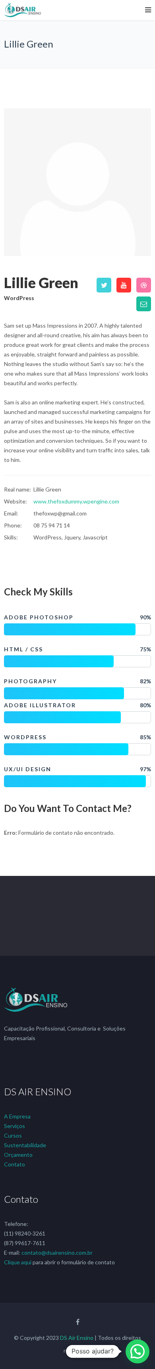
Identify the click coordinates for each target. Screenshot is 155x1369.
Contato (14, 1164)
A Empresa (17, 1116)
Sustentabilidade (25, 1145)
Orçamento (18, 1154)
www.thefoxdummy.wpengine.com (76, 501)
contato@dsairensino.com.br (57, 1252)
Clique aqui (17, 1262)
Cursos (13, 1135)
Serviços (14, 1125)
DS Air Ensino (76, 1337)
